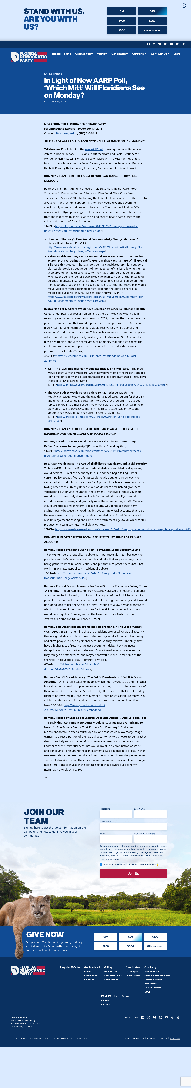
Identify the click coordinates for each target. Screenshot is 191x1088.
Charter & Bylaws (153, 979)
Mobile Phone (145, 833)
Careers (105, 1000)
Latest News (53, 73)
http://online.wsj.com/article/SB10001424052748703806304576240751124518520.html (111, 385)
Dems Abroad (111, 979)
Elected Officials (152, 988)
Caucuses (89, 979)
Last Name (139, 809)
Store (177, 53)
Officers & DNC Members (157, 975)
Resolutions (150, 984)
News (147, 992)
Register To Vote (61, 53)
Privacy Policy (149, 1038)
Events (87, 971)
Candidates (118, 53)
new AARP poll (94, 149)
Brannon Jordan (66, 133)
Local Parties (90, 975)
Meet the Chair (152, 971)
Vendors (105, 1004)
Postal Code (105, 821)
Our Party (138, 53)
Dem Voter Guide (113, 975)
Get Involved (83, 53)
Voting (101, 53)
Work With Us (159, 53)
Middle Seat (175, 1038)
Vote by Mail (110, 971)
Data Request (133, 971)
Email (102, 833)
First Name (105, 809)
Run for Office (133, 975)
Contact (136, 1038)
